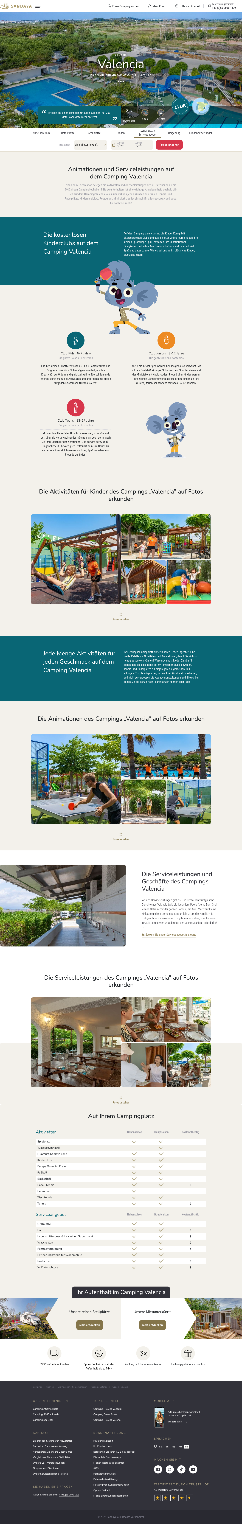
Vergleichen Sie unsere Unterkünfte (52, 1451)
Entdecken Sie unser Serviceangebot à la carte (169, 934)
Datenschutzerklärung (105, 1479)
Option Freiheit (101, 1490)
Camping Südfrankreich (46, 1414)
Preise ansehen (169, 145)
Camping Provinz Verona (106, 1420)
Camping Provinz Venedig (107, 1409)
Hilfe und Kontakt (103, 1440)
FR (180, 1446)
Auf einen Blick (41, 133)
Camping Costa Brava (105, 1414)
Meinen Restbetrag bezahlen (109, 1462)
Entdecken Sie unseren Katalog (50, 1446)
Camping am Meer (43, 1420)
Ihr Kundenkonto (102, 1446)
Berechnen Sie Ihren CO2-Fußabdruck (114, 1451)
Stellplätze (94, 133)
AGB (96, 1468)
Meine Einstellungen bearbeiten (110, 1495)
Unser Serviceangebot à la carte (50, 1473)
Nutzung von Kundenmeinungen (111, 1484)
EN (167, 1446)
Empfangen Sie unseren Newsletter (52, 1440)
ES (173, 1446)
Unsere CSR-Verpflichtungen (49, 1462)
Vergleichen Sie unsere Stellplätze (51, 1457)
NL (160, 1446)
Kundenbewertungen (201, 133)
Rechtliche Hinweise (104, 1473)
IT (193, 1446)
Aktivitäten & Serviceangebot (147, 133)
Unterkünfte (68, 133)
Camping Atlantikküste (45, 1409)
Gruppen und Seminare (45, 1468)
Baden (121, 133)
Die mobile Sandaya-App (107, 1457)
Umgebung (174, 133)
